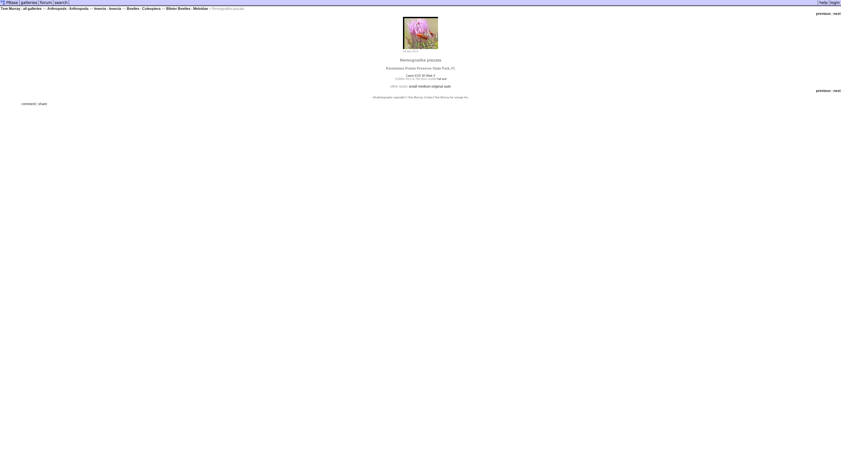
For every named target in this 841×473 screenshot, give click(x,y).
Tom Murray (10, 9)
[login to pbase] (835, 5)
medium (424, 86)
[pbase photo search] (61, 5)
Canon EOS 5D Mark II (420, 75)
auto (447, 86)
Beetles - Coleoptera (144, 9)
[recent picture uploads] (29, 5)
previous (823, 14)
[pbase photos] (9, 5)
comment (28, 104)
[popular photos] (443, 5)
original (437, 86)
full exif (442, 79)
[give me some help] (823, 5)
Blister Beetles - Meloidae (187, 9)
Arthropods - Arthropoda (67, 9)
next (837, 14)
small (413, 86)
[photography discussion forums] (46, 5)
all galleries (32, 9)
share (42, 104)
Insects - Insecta (107, 9)
